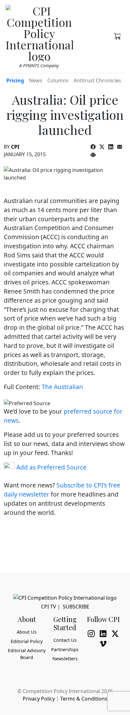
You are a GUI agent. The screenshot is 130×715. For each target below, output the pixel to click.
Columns (57, 80)
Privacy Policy (39, 698)
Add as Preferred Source (50, 467)
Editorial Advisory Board (26, 653)
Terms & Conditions (83, 698)
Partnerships (65, 649)
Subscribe (76, 606)
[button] (117, 35)
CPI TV (48, 606)
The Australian (62, 386)
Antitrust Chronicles (97, 80)
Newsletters (65, 659)
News (35, 80)
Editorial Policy (27, 641)
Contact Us (65, 640)
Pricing (15, 80)
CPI (15, 146)
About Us (27, 632)
